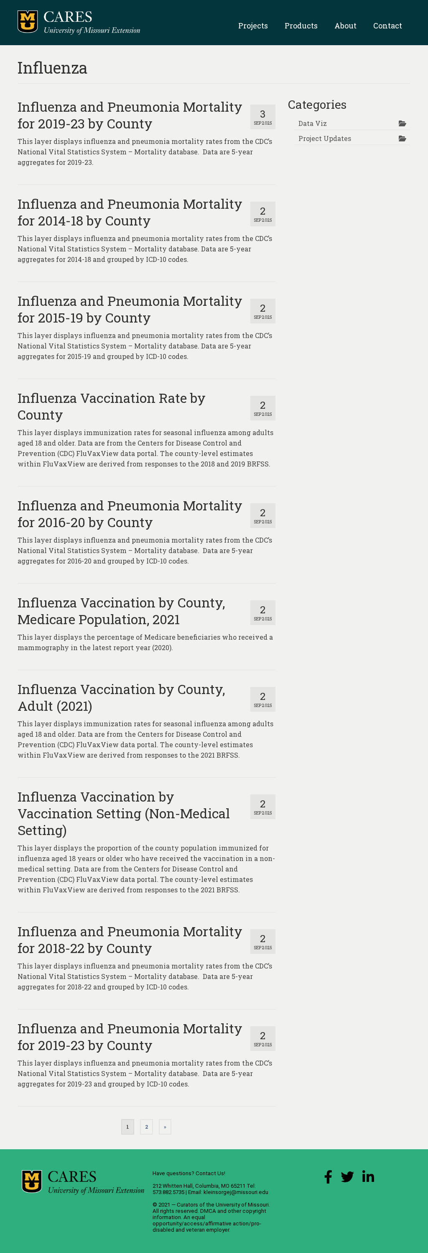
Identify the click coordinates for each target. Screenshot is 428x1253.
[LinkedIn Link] (368, 1179)
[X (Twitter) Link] (347, 1179)
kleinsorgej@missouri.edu (236, 1192)
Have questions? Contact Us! (189, 1173)
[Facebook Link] (328, 1179)
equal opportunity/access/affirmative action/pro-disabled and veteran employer (207, 1223)
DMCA (208, 1211)
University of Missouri (242, 1205)
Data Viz (312, 123)
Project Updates (324, 138)
